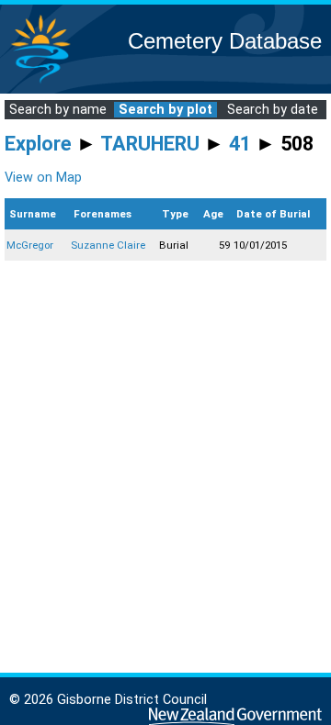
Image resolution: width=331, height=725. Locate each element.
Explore (38, 143)
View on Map (43, 177)
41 (240, 143)
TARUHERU (150, 143)
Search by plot (165, 109)
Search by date (272, 109)
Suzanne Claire (108, 245)
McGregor (29, 245)
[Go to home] (40, 82)
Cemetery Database (225, 40)
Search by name (58, 109)
